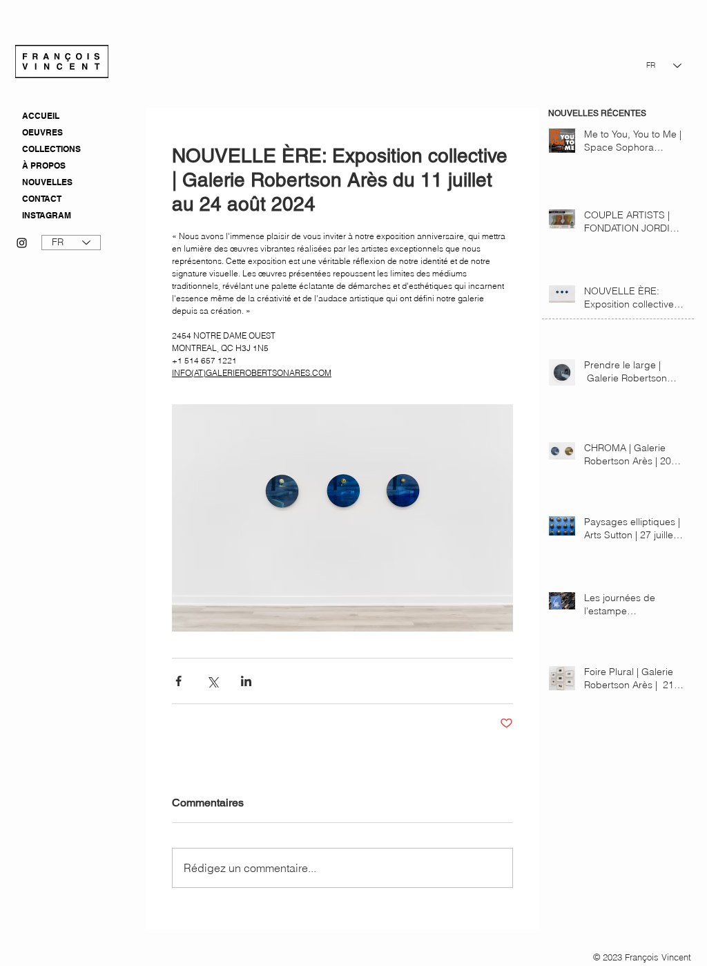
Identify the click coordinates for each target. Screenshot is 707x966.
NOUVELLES (47, 182)
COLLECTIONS (51, 149)
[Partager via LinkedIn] (246, 681)
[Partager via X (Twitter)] (212, 681)
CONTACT (41, 198)
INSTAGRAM (46, 215)
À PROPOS (44, 165)
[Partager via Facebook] (178, 681)
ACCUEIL (40, 116)
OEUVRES (42, 132)
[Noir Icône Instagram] (21, 242)
